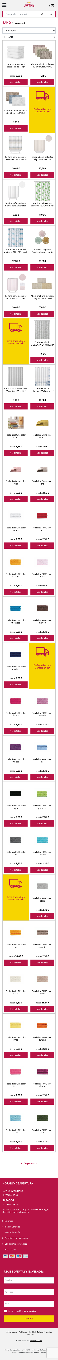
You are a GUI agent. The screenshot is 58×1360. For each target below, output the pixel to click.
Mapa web (30, 1334)
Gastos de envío (12, 1232)
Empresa (9, 1220)
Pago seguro (10, 1249)
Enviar (29, 1318)
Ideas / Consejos (12, 1226)
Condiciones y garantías (16, 1243)
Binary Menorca (36, 1341)
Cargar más (29, 1163)
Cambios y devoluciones (16, 1238)
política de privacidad (26, 1311)
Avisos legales (11, 1332)
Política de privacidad (27, 1332)
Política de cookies (44, 1332)
